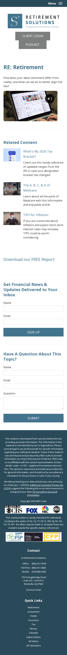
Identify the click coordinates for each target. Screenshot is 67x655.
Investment (33, 611)
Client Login (32, 36)
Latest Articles (33, 637)
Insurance (33, 620)
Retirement (33, 607)
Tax (33, 624)
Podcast (33, 44)
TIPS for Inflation (35, 215)
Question (9, 393)
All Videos (34, 641)
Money (33, 628)
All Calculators (33, 645)
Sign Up (33, 332)
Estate (33, 615)
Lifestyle (33, 632)
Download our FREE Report (29, 259)
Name (7, 303)
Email (6, 316)
